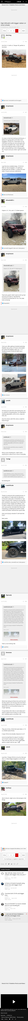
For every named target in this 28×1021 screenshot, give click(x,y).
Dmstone (9, 652)
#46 (26, 41)
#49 (26, 206)
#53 (26, 431)
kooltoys (8, 788)
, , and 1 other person (14, 248)
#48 (26, 162)
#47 (26, 112)
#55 (26, 491)
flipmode (9, 595)
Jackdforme (5, 27)
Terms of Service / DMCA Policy (8, 1017)
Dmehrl (6, 876)
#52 (26, 407)
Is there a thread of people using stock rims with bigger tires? (15, 884)
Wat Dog (8, 35)
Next (23, 31)
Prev (5, 31)
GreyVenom (9, 106)
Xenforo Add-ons (8, 1010)
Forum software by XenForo (13, 1009)
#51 (26, 342)
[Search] (26, 2)
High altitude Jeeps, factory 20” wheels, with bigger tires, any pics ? (15, 874)
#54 (26, 465)
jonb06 (8, 400)
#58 (26, 725)
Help (2, 1019)
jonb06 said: (7, 437)
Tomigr (8, 459)
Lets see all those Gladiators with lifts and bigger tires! (14, 915)
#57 (26, 659)
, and (12, 100)
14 (18, 27)
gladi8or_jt (7, 917)
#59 (26, 753)
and (8, 194)
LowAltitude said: (8, 607)
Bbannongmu (8, 907)
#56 (26, 601)
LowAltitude (9, 485)
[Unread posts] (23, 2)
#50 (26, 260)
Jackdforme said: (8, 470)
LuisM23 (6, 896)
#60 (26, 794)
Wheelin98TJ (10, 200)
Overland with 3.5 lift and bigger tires (14, 894)
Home (6, 1019)
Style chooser (4, 1013)
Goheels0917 (8, 886)
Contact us (9, 1015)
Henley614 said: (7, 117)
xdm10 (8, 747)
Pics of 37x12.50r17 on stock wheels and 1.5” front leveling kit (15, 904)
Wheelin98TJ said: (8, 265)
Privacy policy (20, 1017)
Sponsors (3, 1015)
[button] (2, 2)
